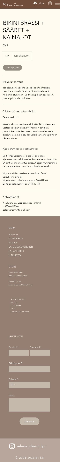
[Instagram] (12, 446)
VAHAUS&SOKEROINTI (21, 246)
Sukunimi (35, 347)
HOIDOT (13, 242)
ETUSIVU (13, 234)
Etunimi (13, 347)
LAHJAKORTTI (16, 251)
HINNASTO (15, 255)
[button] (50, 3)
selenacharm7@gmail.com (20, 284)
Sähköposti (15, 363)
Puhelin (13, 379)
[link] (12, 68)
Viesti (11, 395)
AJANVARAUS (16, 238)
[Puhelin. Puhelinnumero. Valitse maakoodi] (13, 385)
